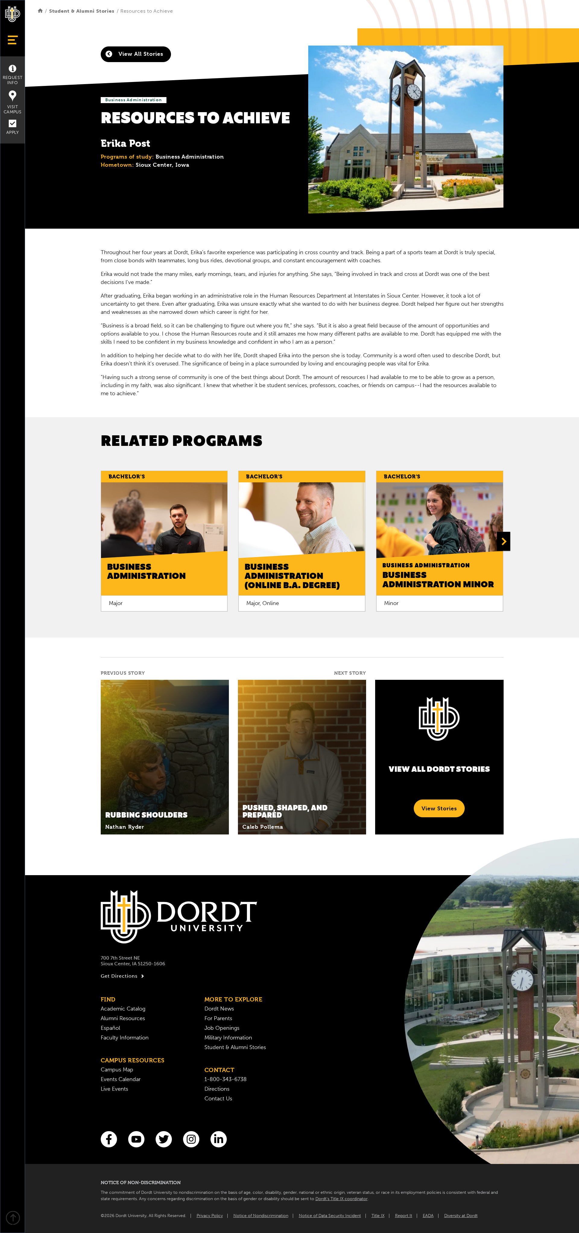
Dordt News (219, 1008)
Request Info (13, 80)
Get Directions (119, 976)
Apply (12, 132)
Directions (216, 1089)
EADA (428, 1215)
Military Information (228, 1037)
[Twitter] (164, 1139)
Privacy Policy (210, 1215)
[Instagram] (191, 1139)
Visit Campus (12, 109)
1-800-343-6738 (225, 1079)
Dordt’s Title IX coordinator (341, 1198)
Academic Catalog (123, 1008)
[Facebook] (109, 1139)
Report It (403, 1215)
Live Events (114, 1089)
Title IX (378, 1215)
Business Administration (133, 99)
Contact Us (218, 1098)
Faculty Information (125, 1037)
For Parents (218, 1018)
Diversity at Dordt (461, 1215)
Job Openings (221, 1028)
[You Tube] (136, 1139)
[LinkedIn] (218, 1139)
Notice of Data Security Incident (330, 1215)
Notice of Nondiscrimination (260, 1215)
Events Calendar (121, 1079)
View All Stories (140, 54)
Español (110, 1028)
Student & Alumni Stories (82, 11)
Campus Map (117, 1069)
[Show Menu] (12, 40)
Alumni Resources (123, 1018)
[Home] (40, 11)
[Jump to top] (12, 1218)
